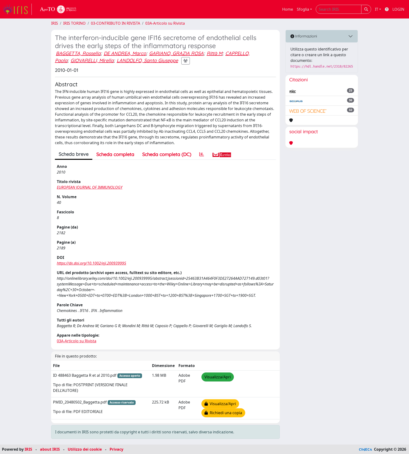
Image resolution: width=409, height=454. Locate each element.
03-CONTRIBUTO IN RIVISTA (115, 23)
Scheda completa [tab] (115, 154)
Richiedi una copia (225, 412)
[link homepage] (17, 9)
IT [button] (376, 9)
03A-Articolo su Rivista (165, 23)
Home (287, 9)
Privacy (116, 449)
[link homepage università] (58, 9)
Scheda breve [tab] (74, 154)
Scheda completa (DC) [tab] (166, 154)
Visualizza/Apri (217, 377)
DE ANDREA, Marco (125, 53)
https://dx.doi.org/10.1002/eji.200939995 (91, 263)
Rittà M (214, 53)
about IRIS (50, 449)
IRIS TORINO (74, 23)
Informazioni (305, 36)
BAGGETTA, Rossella (78, 53)
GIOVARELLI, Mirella (92, 60)
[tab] (201, 154)
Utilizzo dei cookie (85, 449)
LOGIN (398, 9)
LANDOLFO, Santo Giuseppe (147, 60)
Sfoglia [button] (303, 9)
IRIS (54, 23)
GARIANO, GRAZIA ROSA (176, 53)
